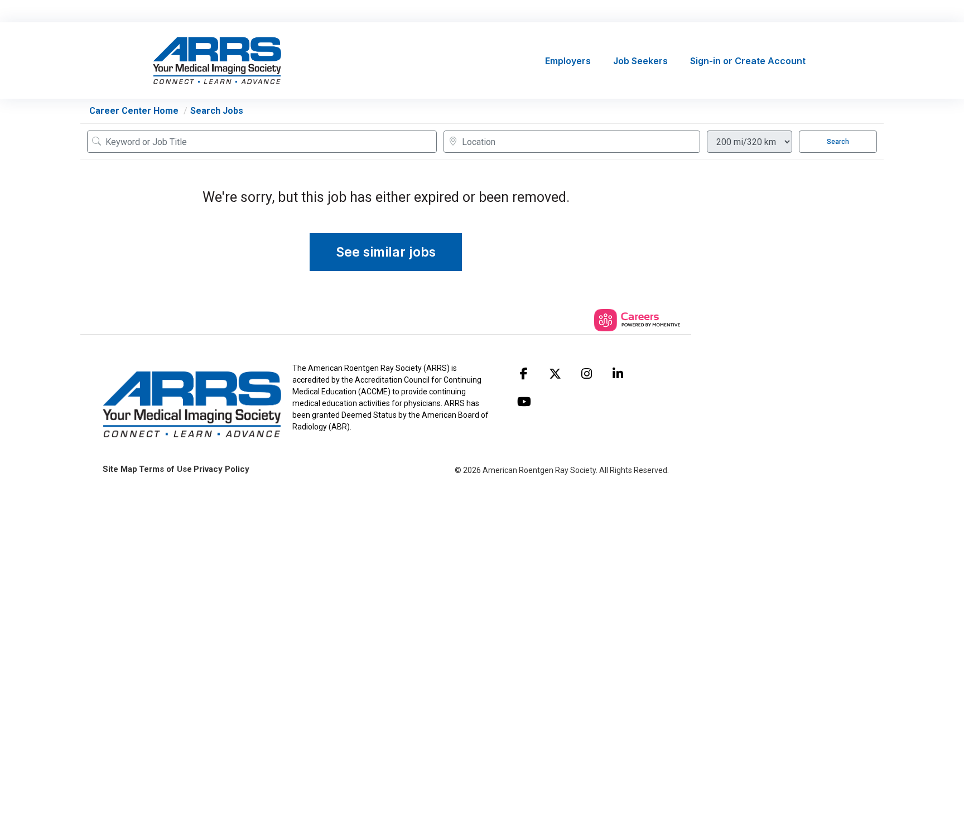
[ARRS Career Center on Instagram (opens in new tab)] (586, 374)
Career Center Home (134, 110)
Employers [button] (568, 60)
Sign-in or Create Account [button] (748, 60)
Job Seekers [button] (640, 60)
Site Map (120, 469)
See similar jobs (386, 252)
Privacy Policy (221, 469)
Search (838, 142)
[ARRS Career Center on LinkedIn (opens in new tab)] (617, 374)
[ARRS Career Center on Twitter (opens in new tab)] (555, 374)
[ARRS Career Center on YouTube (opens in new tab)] (524, 401)
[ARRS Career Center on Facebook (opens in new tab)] (524, 374)
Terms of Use (165, 469)
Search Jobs (216, 110)
